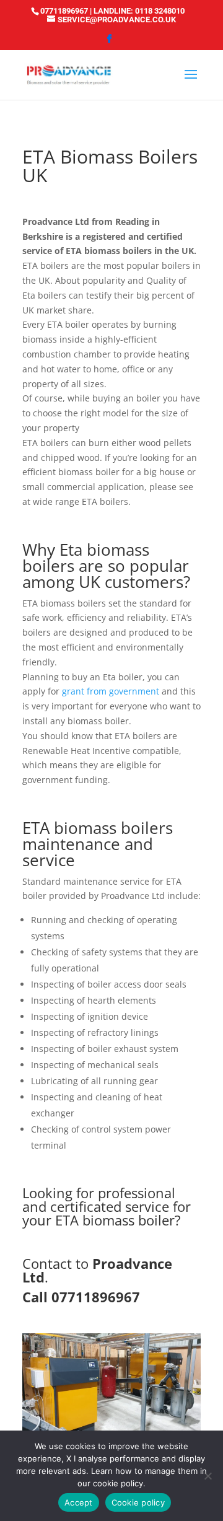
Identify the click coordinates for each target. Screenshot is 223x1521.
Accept (78, 1502)
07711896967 (64, 10)
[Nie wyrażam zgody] (207, 1476)
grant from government (110, 691)
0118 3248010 (160, 10)
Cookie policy (138, 1502)
